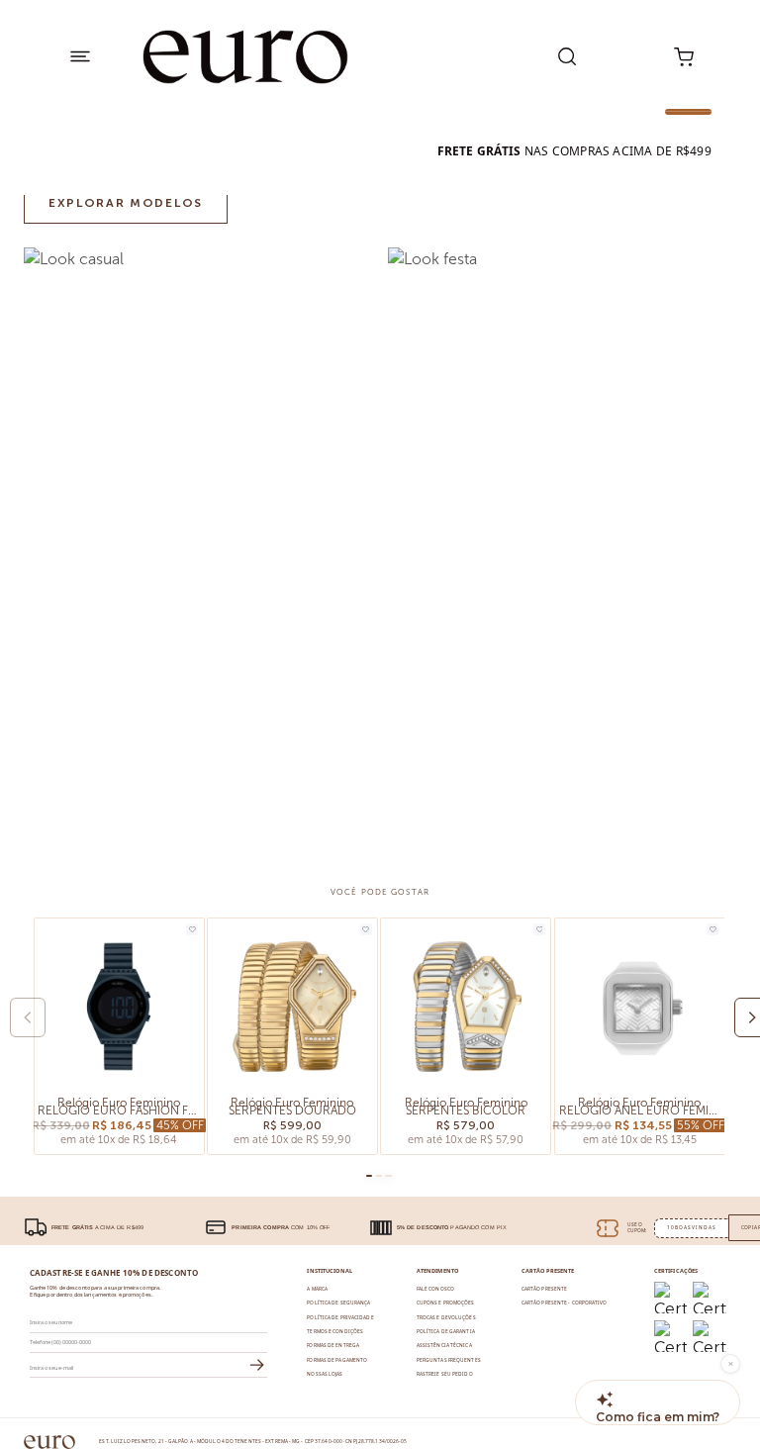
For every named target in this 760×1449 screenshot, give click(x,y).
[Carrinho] (684, 57)
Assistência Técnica (444, 1345)
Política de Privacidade (340, 1317)
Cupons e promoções (446, 1302)
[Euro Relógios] (245, 57)
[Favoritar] (192, 929)
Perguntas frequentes (449, 1360)
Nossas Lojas (324, 1374)
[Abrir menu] (80, 57)
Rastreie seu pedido (445, 1374)
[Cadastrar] (257, 1366)
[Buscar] (567, 57)
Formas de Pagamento (337, 1360)
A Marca (317, 1289)
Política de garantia (446, 1331)
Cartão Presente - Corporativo (565, 1302)
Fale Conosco (435, 1289)
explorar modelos (125, 203)
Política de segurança (338, 1302)
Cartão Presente (544, 1289)
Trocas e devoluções (446, 1317)
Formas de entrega (333, 1345)
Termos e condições (335, 1331)
